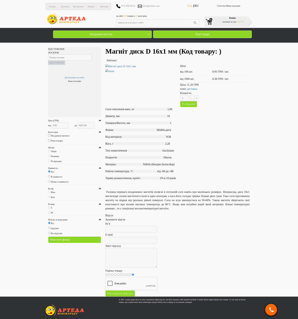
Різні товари (202, 34)
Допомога (65, 7)
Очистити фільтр (60, 239)
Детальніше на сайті (74, 77)
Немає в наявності (59, 181)
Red (53, 197)
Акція (53, 151)
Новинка (55, 156)
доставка (192, 88)
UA (189, 5)
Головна (52, 7)
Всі (52, 171)
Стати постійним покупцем (228, 6)
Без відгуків (56, 233)
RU (196, 5)
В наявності (56, 176)
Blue (53, 192)
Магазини (104, 7)
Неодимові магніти (101, 34)
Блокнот (91, 7)
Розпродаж (56, 161)
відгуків (55, 228)
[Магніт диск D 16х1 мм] (140, 68)
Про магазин (78, 7)
